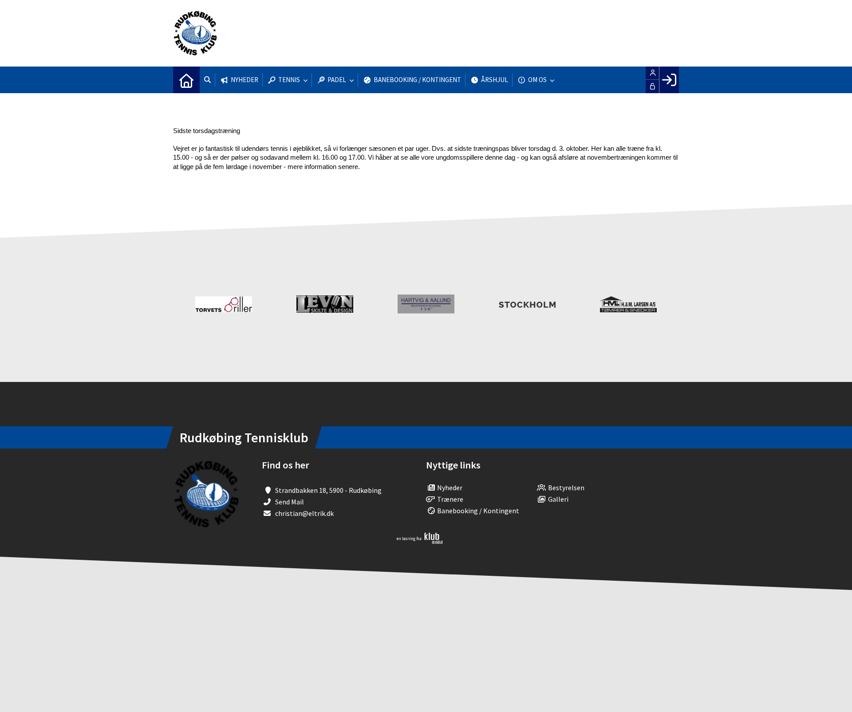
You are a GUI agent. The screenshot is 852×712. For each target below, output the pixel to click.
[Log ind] (669, 80)
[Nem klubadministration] (419, 541)
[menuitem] (186, 80)
